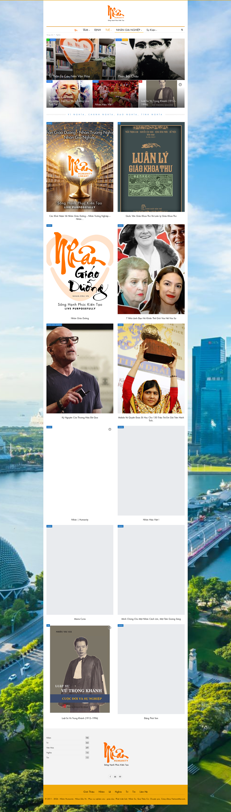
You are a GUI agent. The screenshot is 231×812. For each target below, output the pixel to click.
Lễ (48, 40)
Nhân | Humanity (79, 519)
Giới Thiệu (89, 791)
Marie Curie (80, 618)
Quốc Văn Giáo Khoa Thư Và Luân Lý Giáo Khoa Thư (151, 215)
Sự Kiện (151, 29)
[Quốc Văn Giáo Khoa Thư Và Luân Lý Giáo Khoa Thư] (151, 167)
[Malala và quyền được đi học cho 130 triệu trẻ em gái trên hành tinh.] (151, 368)
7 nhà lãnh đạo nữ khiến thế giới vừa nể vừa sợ (151, 318)
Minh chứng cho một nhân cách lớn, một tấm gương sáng (151, 618)
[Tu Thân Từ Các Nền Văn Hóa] (81, 59)
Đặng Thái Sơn (151, 717)
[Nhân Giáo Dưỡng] (79, 269)
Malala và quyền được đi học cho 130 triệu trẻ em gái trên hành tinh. (151, 419)
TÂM (85, 29)
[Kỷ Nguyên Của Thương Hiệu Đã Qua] (79, 368)
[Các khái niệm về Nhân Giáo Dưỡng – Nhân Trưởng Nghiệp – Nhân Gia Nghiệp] (79, 167)
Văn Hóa (50, 747)
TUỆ (108, 29)
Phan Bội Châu (128, 76)
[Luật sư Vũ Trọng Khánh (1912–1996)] (161, 94)
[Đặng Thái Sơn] (151, 669)
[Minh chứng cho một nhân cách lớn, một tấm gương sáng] (151, 570)
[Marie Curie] (79, 570)
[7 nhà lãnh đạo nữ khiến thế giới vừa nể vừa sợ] (151, 269)
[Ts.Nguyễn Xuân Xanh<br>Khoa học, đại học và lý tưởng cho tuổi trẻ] (69, 94)
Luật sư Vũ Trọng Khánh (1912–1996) (80, 717)
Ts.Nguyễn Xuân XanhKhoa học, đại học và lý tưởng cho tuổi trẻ (69, 101)
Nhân (125, 40)
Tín (47, 757)
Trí (140, 81)
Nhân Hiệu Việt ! (104, 104)
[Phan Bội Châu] (150, 59)
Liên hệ (144, 791)
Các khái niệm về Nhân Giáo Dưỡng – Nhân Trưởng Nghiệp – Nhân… (79, 217)
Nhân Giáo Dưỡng (80, 318)
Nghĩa (53, 40)
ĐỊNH (97, 29)
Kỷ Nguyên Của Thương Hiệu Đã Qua (80, 417)
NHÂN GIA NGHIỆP (128, 29)
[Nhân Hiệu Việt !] (115, 94)
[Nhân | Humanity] (79, 471)
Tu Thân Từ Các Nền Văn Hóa (69, 76)
